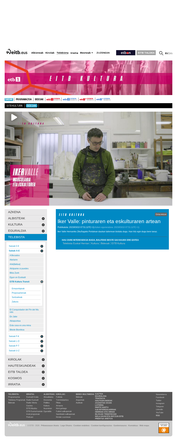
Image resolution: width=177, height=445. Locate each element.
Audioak (79, 403)
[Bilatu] (161, 53)
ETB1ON (80, 99)
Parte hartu (102, 407)
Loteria (99, 405)
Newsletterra (161, 394)
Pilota (58, 403)
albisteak (16, 218)
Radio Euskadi (32, 400)
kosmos (15, 378)
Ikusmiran (48, 408)
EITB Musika (31, 408)
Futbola (59, 397)
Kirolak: (61, 394)
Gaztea (29, 406)
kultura (15, 224)
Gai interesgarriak (105, 410)
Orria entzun (161, 214)
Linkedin (159, 409)
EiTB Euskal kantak (34, 411)
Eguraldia (47, 411)
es (171, 53)
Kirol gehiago (61, 408)
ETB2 (70, 99)
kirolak (15, 359)
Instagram (160, 403)
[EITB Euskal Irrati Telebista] (17, 51)
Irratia (14, 384)
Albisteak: (49, 394)
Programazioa (24, 99)
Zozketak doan (103, 403)
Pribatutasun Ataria (50, 425)
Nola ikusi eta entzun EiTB (109, 416)
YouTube (159, 412)
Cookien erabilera (81, 425)
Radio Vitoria (31, 403)
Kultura (95, 243)
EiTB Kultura (118, 243)
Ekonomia (48, 400)
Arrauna (59, 406)
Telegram (160, 406)
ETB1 (53, 99)
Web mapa (144, 425)
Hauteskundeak (103, 401)
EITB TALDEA (146, 52)
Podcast (29, 417)
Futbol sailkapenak (64, 411)
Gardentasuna (120, 425)
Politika (46, 403)
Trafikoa (100, 398)
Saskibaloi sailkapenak (65, 414)
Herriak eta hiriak (105, 412)
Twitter (158, 400)
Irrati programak (33, 414)
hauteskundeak (22, 365)
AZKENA (14, 212)
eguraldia (17, 230)
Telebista (16, 237)
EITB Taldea (18, 372)
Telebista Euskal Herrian (76, 243)
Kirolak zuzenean (63, 417)
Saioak (9, 99)
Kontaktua (133, 425)
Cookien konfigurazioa (101, 425)
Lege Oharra (66, 425)
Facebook (160, 397)
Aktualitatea (48, 397)
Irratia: (30, 394)
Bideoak (39, 99)
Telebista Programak (16, 400)
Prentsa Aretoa (104, 419)
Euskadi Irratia (32, 397)
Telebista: (13, 394)
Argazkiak (80, 400)
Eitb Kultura (14, 105)
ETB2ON (96, 99)
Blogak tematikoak (106, 414)
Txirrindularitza (62, 400)
